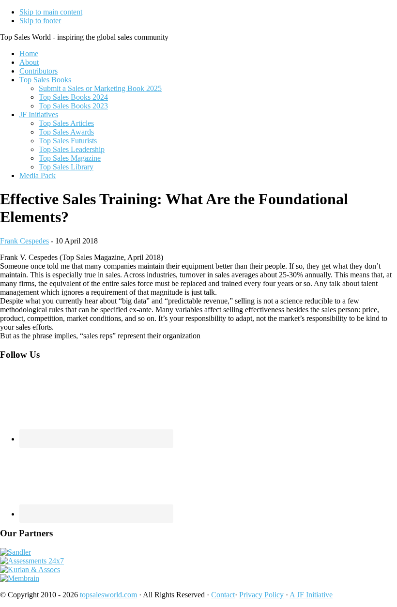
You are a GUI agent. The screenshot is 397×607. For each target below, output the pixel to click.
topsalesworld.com (108, 595)
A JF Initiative (311, 595)
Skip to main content (50, 12)
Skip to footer (40, 20)
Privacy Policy (261, 595)
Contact (223, 595)
